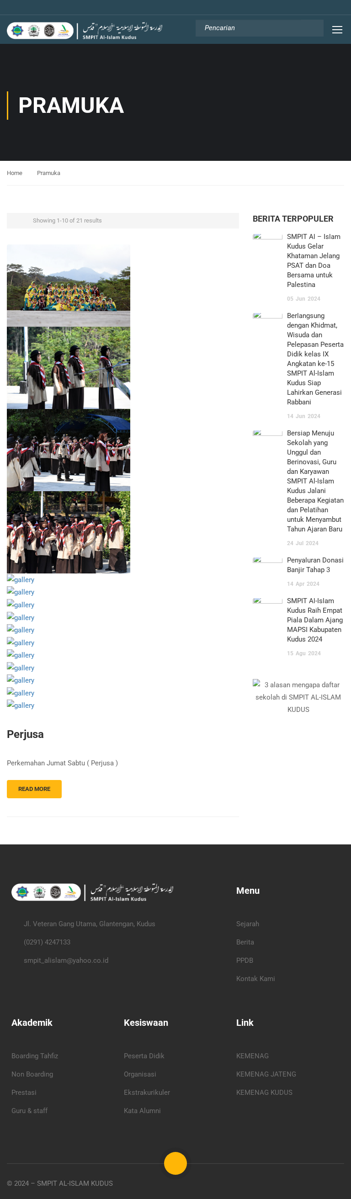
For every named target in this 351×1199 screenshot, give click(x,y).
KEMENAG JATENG (266, 1074)
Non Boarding (32, 1074)
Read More (34, 788)
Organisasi (140, 1074)
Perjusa (25, 734)
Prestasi (24, 1092)
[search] (312, 28)
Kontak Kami (255, 979)
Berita (245, 942)
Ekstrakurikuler (147, 1092)
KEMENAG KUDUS (264, 1092)
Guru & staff (29, 1111)
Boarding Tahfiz (34, 1056)
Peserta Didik (144, 1056)
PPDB (244, 960)
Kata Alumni (142, 1111)
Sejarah (247, 924)
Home (14, 173)
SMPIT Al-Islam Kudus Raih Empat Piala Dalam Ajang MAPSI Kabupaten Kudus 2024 (315, 620)
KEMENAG (252, 1056)
